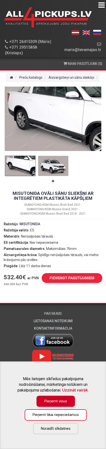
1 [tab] (53, 181)
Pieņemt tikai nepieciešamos (56, 414)
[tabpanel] (20, 166)
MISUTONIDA (29, 224)
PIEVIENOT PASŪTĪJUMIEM (72, 278)
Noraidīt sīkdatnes (56, 428)
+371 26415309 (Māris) (29, 41)
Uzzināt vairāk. (75, 390)
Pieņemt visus (55, 401)
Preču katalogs (30, 77)
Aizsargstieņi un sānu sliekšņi (71, 77)
